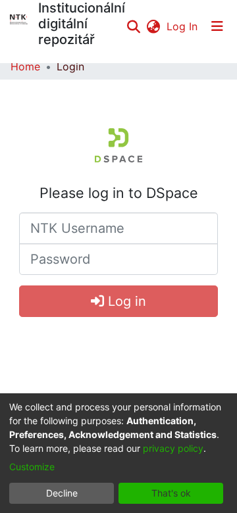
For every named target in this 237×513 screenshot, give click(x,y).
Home (25, 66)
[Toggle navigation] (217, 26)
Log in (125, 301)
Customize (32, 466)
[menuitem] (153, 26)
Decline (62, 493)
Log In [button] (183, 26)
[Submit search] (133, 26)
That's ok (171, 493)
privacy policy (173, 448)
